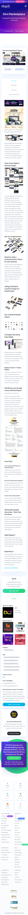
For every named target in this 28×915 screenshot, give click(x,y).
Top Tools (17, 864)
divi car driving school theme (11, 657)
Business (17, 857)
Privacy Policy (18, 882)
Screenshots (19, 69)
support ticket (10, 700)
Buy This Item (14, 591)
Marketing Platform (5, 834)
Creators (22, 36)
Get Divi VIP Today (14, 733)
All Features (4, 816)
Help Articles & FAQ (5, 852)
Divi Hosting (17, 832)
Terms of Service (18, 879)
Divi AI (16, 825)
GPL (4, 677)
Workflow (3, 827)
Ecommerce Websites (6, 830)
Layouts (14, 36)
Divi (15, 816)
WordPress (17, 859)
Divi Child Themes (8, 650)
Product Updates (18, 852)
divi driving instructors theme (11, 666)
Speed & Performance (6, 837)
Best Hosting (17, 866)
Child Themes (19, 31)
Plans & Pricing (18, 844)
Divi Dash (17, 834)
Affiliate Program (5, 884)
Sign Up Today (14, 758)
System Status (4, 859)
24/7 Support (4, 855)
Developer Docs (5, 857)
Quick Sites (3, 823)
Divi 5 (16, 818)
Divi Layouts (4, 820)
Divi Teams (17, 827)
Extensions (6, 36)
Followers (7, 786)
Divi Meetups (4, 872)
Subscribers (20, 796)
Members (20, 786)
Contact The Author (14, 704)
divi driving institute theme (11, 663)
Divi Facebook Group (6, 875)
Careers (16, 875)
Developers (4, 839)
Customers (14, 41)
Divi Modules (4, 818)
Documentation (4, 850)
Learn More (20, 1)
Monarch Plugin (18, 842)
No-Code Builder (5, 825)
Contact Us (17, 877)
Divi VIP (16, 830)
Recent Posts (18, 850)
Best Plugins (17, 862)
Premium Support (5, 842)
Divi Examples (4, 877)
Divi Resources (18, 855)
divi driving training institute (11, 670)
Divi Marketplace (18, 820)
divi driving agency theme (10, 660)
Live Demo (8, 69)
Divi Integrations (5, 879)
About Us (17, 872)
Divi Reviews (4, 882)
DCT (16, 608)
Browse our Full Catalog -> (12, 568)
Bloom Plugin (17, 839)
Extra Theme (18, 837)
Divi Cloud (17, 823)
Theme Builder (4, 832)
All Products (8, 31)
